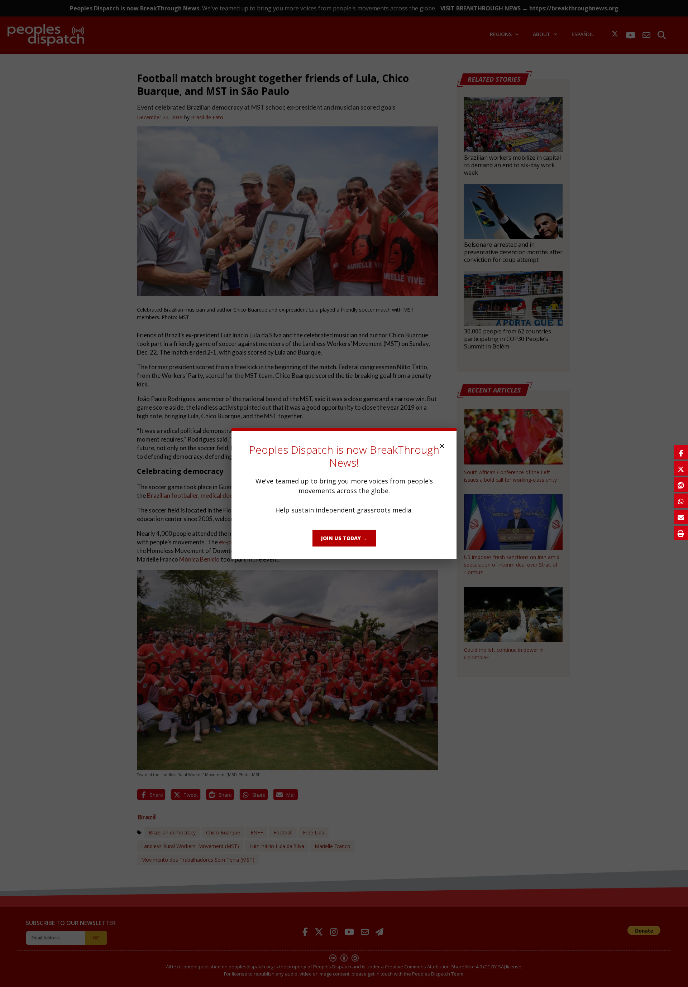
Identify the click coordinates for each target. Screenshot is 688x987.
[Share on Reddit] (681, 484)
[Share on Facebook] (681, 452)
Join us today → (344, 538)
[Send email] (681, 517)
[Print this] (681, 533)
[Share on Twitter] (681, 468)
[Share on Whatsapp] (681, 501)
